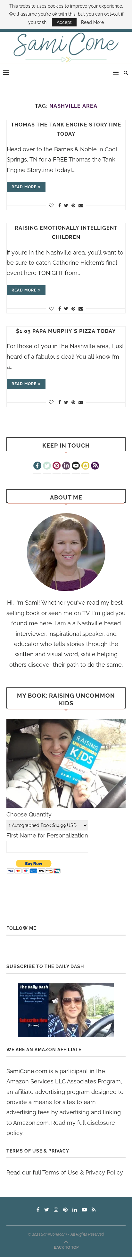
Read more (24, 187)
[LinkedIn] (66, 466)
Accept (64, 22)
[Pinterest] (57, 466)
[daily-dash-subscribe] (66, 1010)
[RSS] (95, 466)
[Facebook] (37, 466)
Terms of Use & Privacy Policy (82, 1172)
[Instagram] (85, 466)
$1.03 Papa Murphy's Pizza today (66, 331)
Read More (92, 22)
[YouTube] (76, 466)
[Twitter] (47, 466)
